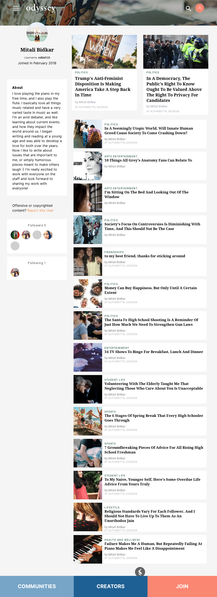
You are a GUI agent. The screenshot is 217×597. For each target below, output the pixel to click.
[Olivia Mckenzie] (15, 245)
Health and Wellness (122, 539)
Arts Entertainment (121, 156)
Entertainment (116, 347)
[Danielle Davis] (15, 234)
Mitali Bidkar (87, 102)
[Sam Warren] (37, 234)
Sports (110, 411)
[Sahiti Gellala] (48, 234)
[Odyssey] (40, 8)
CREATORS (111, 586)
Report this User (40, 210)
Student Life (114, 379)
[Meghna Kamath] (26, 234)
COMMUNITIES (37, 586)
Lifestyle (112, 507)
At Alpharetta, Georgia (91, 107)
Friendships (114, 252)
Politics (81, 72)
